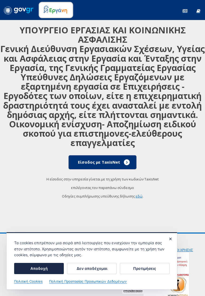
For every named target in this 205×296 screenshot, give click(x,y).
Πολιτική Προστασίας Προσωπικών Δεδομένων (88, 281)
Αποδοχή (39, 268)
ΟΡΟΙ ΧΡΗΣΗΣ (182, 249)
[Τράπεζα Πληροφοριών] (198, 11)
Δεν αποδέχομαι (92, 268)
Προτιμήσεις (144, 268)
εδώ (139, 196)
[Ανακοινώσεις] (185, 11)
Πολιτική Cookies (28, 281)
